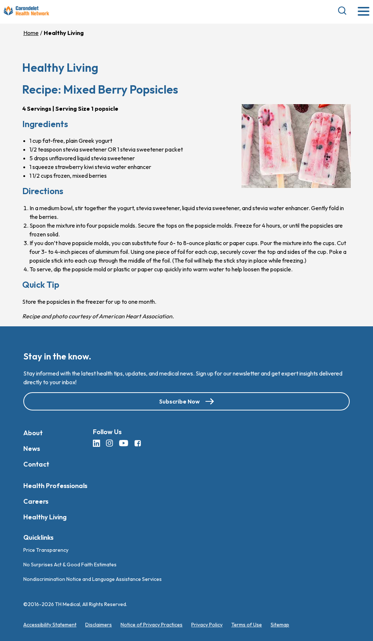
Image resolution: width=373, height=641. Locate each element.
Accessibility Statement (49, 624)
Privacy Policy (207, 624)
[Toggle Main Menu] (363, 12)
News (31, 448)
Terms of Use (246, 624)
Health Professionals (55, 485)
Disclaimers (98, 624)
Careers (35, 501)
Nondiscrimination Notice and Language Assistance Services (92, 578)
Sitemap (280, 624)
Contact (36, 464)
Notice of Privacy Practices (151, 624)
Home (31, 32)
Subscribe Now (179, 401)
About (33, 433)
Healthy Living (45, 517)
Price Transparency (45, 549)
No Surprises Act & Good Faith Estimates (70, 564)
